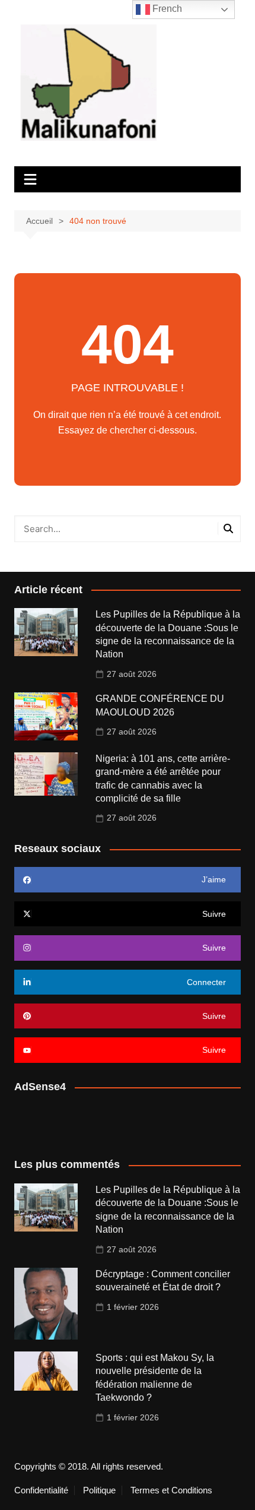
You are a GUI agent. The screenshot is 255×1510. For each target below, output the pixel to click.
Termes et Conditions (171, 1490)
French (166, 9)
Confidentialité (41, 1490)
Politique (99, 1490)
